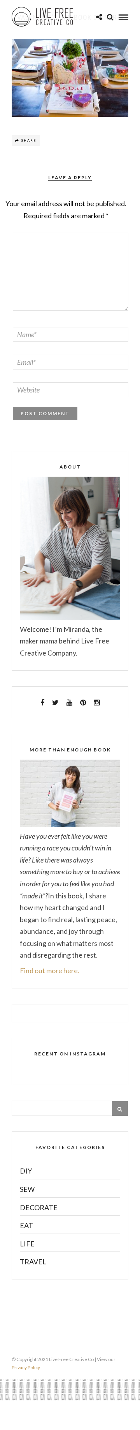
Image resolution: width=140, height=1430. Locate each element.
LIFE (27, 1243)
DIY (26, 1171)
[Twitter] (55, 702)
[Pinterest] (83, 702)
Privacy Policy (26, 1367)
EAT (26, 1225)
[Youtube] (69, 702)
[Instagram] (97, 702)
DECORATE (39, 1207)
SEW (27, 1189)
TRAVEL (33, 1261)
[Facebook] (42, 702)
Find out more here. (49, 970)
